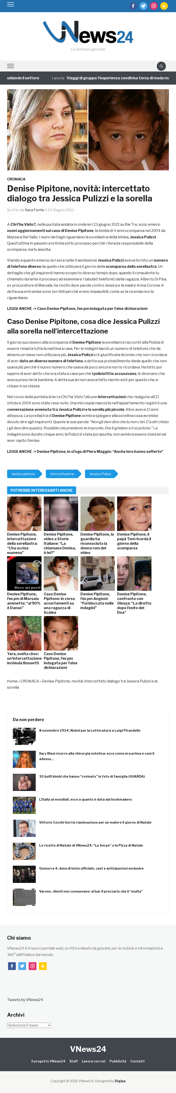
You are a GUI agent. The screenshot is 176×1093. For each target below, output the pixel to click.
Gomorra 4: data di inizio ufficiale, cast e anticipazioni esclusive (91, 868)
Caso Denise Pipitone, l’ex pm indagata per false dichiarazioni (92, 308)
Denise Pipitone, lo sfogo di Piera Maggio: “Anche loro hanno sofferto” (100, 451)
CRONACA (16, 179)
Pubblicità (118, 1061)
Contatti (137, 1061)
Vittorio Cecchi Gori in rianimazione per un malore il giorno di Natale (95, 822)
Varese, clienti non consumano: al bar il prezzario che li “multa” (91, 891)
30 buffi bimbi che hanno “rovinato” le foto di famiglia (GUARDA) (92, 776)
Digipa (120, 1081)
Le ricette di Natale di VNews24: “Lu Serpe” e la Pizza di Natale (91, 845)
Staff (73, 1061)
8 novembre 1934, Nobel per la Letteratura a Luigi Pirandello (89, 730)
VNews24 (88, 1049)
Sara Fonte (34, 210)
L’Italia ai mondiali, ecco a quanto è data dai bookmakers (85, 799)
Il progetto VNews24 (48, 1061)
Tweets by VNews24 (25, 1000)
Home (12, 681)
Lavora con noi (93, 1061)
